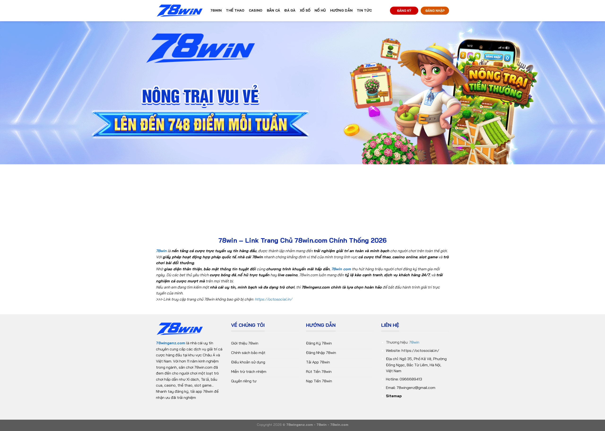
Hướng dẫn (341, 10)
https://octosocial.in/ (273, 299)
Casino (256, 10)
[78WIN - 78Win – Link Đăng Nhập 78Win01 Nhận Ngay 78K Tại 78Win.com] (179, 10)
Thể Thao (235, 10)
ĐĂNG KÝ (404, 11)
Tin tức (364, 10)
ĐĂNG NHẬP (435, 11)
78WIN (216, 10)
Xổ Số (305, 10)
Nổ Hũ (320, 10)
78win (414, 342)
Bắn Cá (273, 10)
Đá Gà (289, 10)
